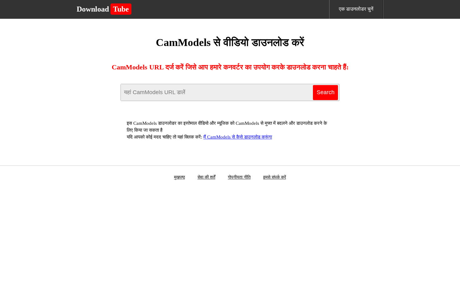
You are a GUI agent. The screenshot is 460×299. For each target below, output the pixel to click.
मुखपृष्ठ (179, 177)
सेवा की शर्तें (206, 177)
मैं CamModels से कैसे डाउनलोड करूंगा (237, 136)
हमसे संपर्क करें (274, 177)
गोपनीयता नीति (239, 177)
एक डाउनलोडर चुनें (356, 9)
